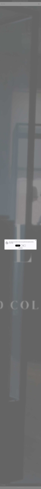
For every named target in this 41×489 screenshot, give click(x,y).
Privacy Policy (11, 242)
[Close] (35, 240)
